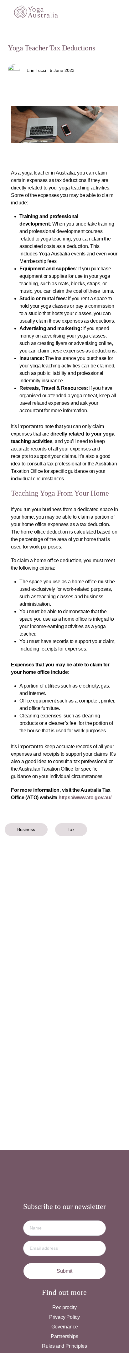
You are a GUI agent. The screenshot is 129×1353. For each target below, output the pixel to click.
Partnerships (64, 1336)
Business (26, 829)
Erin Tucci (36, 70)
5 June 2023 (62, 70)
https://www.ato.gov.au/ (85, 797)
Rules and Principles (64, 1346)
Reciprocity (64, 1307)
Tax (71, 829)
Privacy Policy (64, 1317)
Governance (64, 1326)
